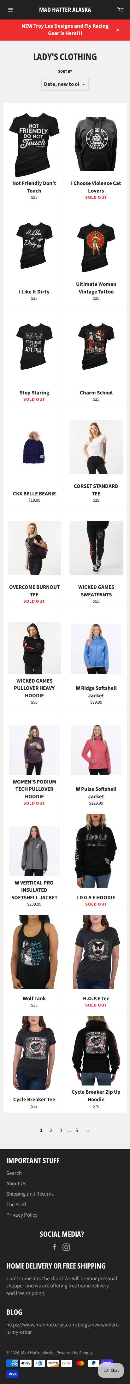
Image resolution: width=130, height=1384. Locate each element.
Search (14, 1173)
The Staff (16, 1204)
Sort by (65, 71)
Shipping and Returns (30, 1194)
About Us (16, 1183)
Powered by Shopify (74, 1353)
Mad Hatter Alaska (65, 9)
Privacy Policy (22, 1215)
